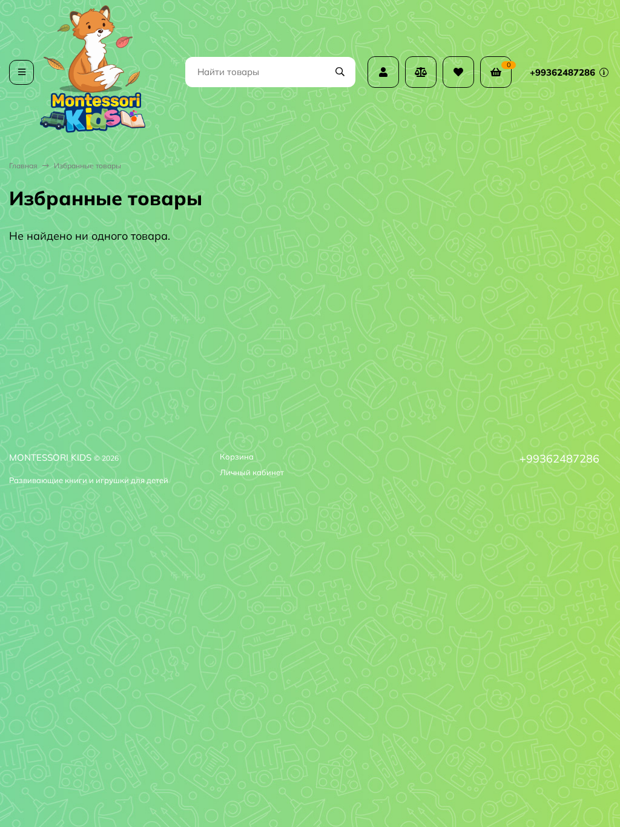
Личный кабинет (252, 472)
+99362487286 (564, 72)
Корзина (237, 456)
